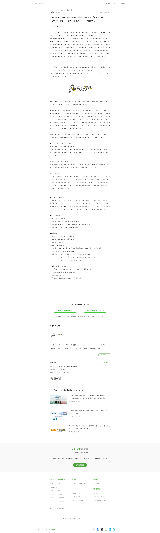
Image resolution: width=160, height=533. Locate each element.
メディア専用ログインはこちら (96, 310)
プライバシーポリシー (99, 496)
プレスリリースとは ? (51, 529)
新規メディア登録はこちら (66, 310)
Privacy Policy (84, 518)
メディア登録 (76, 496)
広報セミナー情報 (55, 490)
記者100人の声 (54, 487)
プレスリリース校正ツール (57, 508)
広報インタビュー (55, 483)
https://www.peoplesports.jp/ (65, 251)
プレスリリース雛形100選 (57, 497)
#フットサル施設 (71, 345)
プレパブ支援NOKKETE (79, 483)
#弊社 (86, 348)
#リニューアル (63, 348)
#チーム (92, 345)
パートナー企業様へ (78, 500)
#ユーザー (101, 348)
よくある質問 (96, 458)
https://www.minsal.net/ (57, 39)
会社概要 (96, 483)
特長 (54, 458)
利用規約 (96, 493)
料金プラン (61, 458)
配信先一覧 (69, 458)
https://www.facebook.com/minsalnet (79, 224)
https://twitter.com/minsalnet (69, 227)
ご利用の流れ (86, 458)
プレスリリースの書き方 (57, 494)
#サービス (101, 345)
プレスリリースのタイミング (58, 501)
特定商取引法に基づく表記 (100, 500)
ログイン (116, 3)
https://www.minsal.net (72, 221)
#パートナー (83, 345)
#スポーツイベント (57, 345)
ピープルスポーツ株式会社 (64, 10)
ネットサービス (55, 26)
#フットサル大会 (75, 348)
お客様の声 (78, 458)
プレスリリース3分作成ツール (58, 505)
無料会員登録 (80, 465)
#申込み (53, 348)
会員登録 (123, 3)
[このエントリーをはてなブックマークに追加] (110, 530)
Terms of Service (92, 518)
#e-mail (92, 348)
